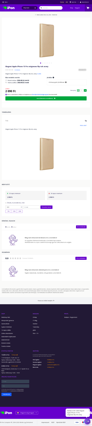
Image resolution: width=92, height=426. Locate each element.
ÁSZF (52, 422)
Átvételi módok (5, 343)
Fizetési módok (5, 346)
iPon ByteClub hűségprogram (40, 94)
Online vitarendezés (7, 333)
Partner (62, 2)
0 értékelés (17, 70)
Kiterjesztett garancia (7, 320)
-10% (13, 211)
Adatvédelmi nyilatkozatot (17, 391)
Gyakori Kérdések (6, 327)
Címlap (35, 317)
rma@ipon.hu (50, 362)
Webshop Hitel (5, 317)
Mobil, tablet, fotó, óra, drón (44, 15)
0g (86, 121)
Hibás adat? (83, 125)
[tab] (40, 62)
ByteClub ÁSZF (61, 422)
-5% (8, 211)
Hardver (35, 324)
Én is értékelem (81, 258)
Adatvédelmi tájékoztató (8, 336)
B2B (67, 2)
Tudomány (36, 327)
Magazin (77, 8)
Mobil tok (54, 15)
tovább (39, 74)
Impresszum (45, 422)
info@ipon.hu (50, 367)
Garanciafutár (5, 324)
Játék (34, 330)
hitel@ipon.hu (50, 359)
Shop (71, 8)
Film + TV (35, 333)
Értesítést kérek (46, 207)
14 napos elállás (6, 330)
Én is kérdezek (81, 227)
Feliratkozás (6, 394)
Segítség (36, 351)
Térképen (14, 355)
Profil (66, 314)
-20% (19, 211)
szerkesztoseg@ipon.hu (53, 364)
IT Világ (35, 320)
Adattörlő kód (5, 340)
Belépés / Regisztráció (70, 317)
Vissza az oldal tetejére (45, 300)
